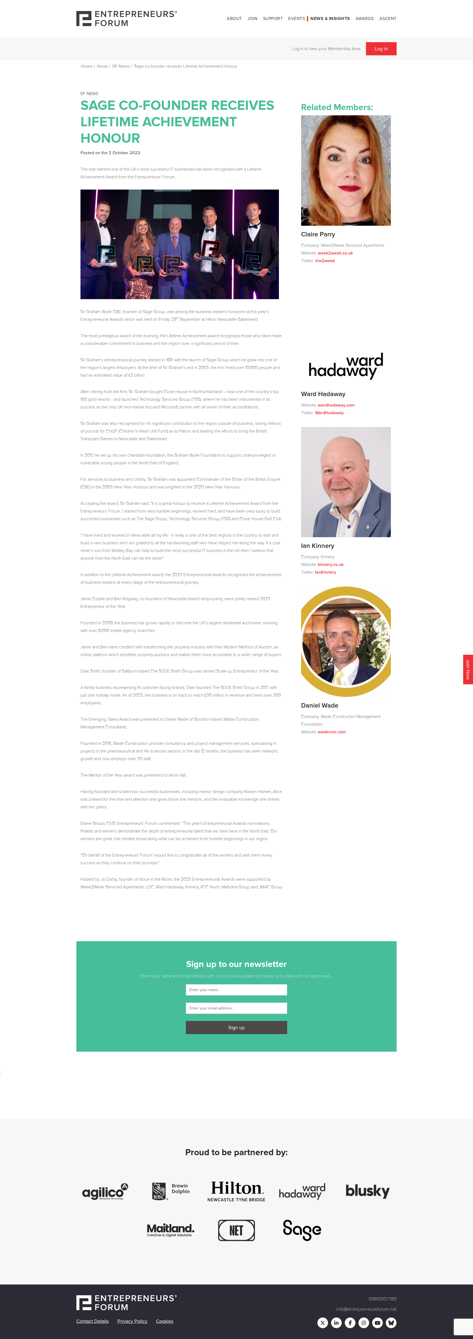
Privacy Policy (132, 1321)
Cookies (164, 1321)
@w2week (325, 261)
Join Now (468, 669)
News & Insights (330, 18)
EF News (121, 66)
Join (252, 18)
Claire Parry (318, 234)
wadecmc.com (332, 732)
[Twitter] (322, 1322)
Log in (381, 49)
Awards (365, 18)
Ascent (388, 18)
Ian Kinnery (317, 546)
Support (273, 18)
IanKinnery (325, 572)
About (234, 18)
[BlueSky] (391, 1322)
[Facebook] (350, 1322)
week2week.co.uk (335, 253)
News (102, 66)
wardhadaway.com (336, 405)
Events (296, 18)
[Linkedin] (336, 1322)
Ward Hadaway (323, 394)
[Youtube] (377, 1322)
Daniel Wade (319, 705)
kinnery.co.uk (331, 564)
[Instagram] (363, 1322)
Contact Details (92, 1321)
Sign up (236, 1028)
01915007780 (383, 1299)
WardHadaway (329, 413)
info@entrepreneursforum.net (366, 1309)
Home (87, 66)
